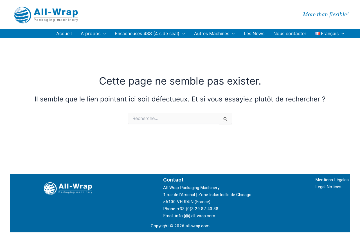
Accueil (64, 33)
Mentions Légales (332, 179)
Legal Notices (328, 186)
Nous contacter (289, 33)
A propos (90, 33)
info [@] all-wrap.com (195, 215)
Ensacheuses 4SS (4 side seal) (147, 33)
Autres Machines (211, 33)
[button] (103, 33)
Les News (254, 33)
